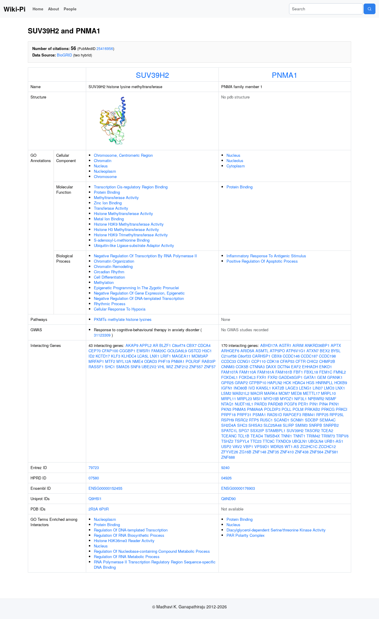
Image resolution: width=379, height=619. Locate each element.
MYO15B (271, 398)
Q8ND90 (228, 498)
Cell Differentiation (109, 277)
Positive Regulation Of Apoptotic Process (262, 261)
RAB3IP (209, 361)
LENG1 (305, 388)
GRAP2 (241, 382)
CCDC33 (228, 361)
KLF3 (115, 356)
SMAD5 (122, 366)
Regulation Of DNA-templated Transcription (131, 530)
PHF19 (164, 361)
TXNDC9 (283, 441)
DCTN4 (283, 366)
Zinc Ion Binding (108, 203)
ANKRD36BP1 (317, 345)
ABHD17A (269, 345)
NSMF (330, 398)
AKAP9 (132, 345)
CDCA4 (204, 345)
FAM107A (229, 372)
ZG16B (245, 452)
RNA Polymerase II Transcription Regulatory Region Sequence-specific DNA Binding (155, 564)
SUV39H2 (152, 74)
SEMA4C (327, 420)
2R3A (93, 509)
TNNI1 (286, 436)
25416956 (105, 48)
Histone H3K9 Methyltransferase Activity (129, 224)
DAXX (271, 366)
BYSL (336, 350)
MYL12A (123, 361)
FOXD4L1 (229, 377)
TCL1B (243, 436)
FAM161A (265, 372)
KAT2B (278, 388)
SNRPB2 (331, 425)
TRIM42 (313, 436)
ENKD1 (325, 366)
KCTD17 (103, 356)
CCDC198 (327, 356)
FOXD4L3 (247, 377)
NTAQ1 (227, 404)
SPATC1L (229, 430)
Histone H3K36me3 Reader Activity (124, 540)
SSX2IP (257, 430)
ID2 (91, 356)
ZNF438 (302, 452)
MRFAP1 (96, 361)
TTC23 (255, 441)
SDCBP (311, 420)
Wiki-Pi (14, 9)
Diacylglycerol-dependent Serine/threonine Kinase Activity (276, 530)
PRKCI (341, 409)
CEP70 (95, 350)
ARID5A (247, 350)
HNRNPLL (324, 382)
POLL (286, 409)
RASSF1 (96, 366)
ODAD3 (150, 361)
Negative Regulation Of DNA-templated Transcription (139, 298)
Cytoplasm (236, 166)
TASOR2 (312, 430)
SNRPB (315, 425)
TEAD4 (256, 436)
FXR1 (261, 377)
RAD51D (274, 414)
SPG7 (244, 430)
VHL (161, 366)
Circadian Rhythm (109, 271)
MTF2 (110, 361)
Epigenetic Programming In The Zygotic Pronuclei (136, 287)
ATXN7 (312, 350)
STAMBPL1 (275, 430)
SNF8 (135, 366)
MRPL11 (228, 398)
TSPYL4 (242, 441)
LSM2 (226, 393)
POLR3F (193, 361)
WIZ (169, 366)
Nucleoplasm (105, 171)
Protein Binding (107, 192)
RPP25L (337, 414)
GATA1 (310, 377)
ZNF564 (316, 452)
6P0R (104, 509)
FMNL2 (339, 372)
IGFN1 (226, 388)
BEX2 (325, 350)
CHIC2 (312, 361)
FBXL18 (311, 372)
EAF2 (296, 366)
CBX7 (192, 345)
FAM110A (247, 372)
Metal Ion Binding (109, 219)
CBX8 (277, 356)
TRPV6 (342, 436)
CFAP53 (287, 361)
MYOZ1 (286, 398)
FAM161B (283, 372)
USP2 (226, 446)
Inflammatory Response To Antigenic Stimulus (266, 255)
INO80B (240, 388)
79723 (94, 467)
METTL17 (311, 393)
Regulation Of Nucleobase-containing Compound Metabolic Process (152, 551)
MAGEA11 (181, 356)
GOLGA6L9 (177, 350)
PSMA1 (259, 414)
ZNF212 (181, 366)
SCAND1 (281, 420)
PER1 (303, 404)
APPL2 (145, 345)
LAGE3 (291, 388)
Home (38, 9)
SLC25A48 (273, 425)
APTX (336, 345)
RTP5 (254, 420)
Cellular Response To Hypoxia (119, 309)
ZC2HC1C (308, 446)
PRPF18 (228, 414)
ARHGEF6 (230, 350)
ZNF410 (287, 452)
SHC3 (242, 425)
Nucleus (101, 166)
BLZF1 (165, 345)
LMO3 (329, 388)
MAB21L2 (240, 393)
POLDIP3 (272, 409)
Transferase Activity (111, 208)
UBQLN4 (315, 441)
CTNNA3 (257, 366)
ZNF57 (210, 366)
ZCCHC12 (327, 446)
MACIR (256, 393)
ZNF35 (273, 452)
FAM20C (158, 350)
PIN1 (313, 404)
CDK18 (273, 361)
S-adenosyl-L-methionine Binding (122, 240)
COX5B (242, 366)
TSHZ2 (227, 441)
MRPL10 (328, 393)
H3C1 (207, 350)
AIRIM (298, 345)
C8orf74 (178, 345)
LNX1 (154, 356)
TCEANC (229, 436)
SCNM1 (297, 420)
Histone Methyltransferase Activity (123, 213)
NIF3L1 (300, 398)
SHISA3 (255, 425)
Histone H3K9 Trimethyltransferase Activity (131, 234)
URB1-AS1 (334, 441)
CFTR (301, 361)
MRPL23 (244, 398)
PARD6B (275, 404)
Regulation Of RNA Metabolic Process (127, 556)
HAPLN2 (274, 382)
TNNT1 (299, 436)
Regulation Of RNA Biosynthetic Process (129, 535)
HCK (287, 382)
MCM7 (284, 393)
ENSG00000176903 (238, 488)
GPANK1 (335, 377)
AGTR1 (285, 345)
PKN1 (334, 404)
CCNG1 (243, 361)
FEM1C (325, 372)
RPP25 (322, 414)
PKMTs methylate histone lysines (123, 319)
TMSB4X (272, 436)
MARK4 (270, 393)
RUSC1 (266, 420)
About (53, 9)
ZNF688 (228, 457)
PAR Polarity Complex (246, 535)
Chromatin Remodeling (113, 266)
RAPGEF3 (292, 414)
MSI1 (257, 398)
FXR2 (272, 377)
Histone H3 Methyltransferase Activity (126, 229)
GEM (321, 377)
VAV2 (237, 446)
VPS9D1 (261, 446)
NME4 (137, 361)
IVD (251, 388)
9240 (225, 467)
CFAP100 (110, 350)
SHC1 (110, 366)
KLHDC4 (128, 356)
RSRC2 (241, 420)
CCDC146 (291, 356)
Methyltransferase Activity (116, 197)
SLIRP (288, 425)
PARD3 (260, 404)
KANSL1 (263, 388)
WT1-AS (292, 446)
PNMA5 (239, 409)
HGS (310, 382)
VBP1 (248, 446)
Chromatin (102, 160)
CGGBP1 (127, 350)
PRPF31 (244, 414)
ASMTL (262, 350)
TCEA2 (327, 430)
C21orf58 (229, 356)
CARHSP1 (261, 356)
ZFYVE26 (229, 452)
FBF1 (298, 372)
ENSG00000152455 (105, 488)
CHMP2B (327, 361)
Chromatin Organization (114, 261)
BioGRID (64, 55)
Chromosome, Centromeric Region (123, 155)
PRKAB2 (312, 409)
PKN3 (226, 409)
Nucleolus (235, 160)
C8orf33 (244, 356)
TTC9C (268, 441)
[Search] (369, 9)
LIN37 (318, 388)
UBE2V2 (149, 366)
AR (155, 345)
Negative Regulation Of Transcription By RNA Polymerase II (145, 255)
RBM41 (308, 414)
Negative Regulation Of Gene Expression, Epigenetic (139, 293)
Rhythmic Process (110, 303)
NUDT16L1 (244, 404)
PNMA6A (255, 409)
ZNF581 (331, 452)
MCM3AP (200, 356)
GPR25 (227, 382)
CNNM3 (228, 366)
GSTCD (194, 350)
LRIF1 (165, 356)
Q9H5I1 (95, 498)
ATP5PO (277, 350)
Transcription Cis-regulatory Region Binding (131, 187)
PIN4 (323, 404)
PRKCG (328, 409)
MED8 (296, 393)
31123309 (102, 335)
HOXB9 (340, 382)
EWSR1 (143, 350)
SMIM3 (301, 425)
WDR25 (276, 446)
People (70, 9)
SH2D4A (228, 425)
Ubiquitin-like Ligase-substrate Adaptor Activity (134, 245)
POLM (298, 409)
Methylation (104, 282)
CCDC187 (309, 356)
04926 (226, 478)
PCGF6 (290, 404)
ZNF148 (259, 452)
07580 (94, 478)
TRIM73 (328, 436)
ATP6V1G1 (295, 350)
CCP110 (258, 361)
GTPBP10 (257, 382)
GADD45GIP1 (291, 377)
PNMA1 (285, 74)
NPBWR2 (316, 398)
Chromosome (105, 176)
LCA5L (143, 356)
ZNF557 (196, 366)
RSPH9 (227, 420)
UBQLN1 (299, 441)
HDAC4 (299, 382)
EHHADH (310, 366)
